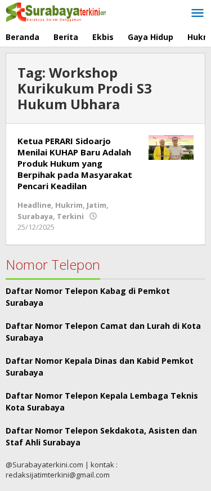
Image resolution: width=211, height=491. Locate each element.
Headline (34, 205)
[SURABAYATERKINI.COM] (56, 11)
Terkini (70, 216)
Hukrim (69, 205)
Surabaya (35, 216)
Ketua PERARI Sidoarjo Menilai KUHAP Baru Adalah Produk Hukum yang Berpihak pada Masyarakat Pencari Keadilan (74, 163)
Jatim (96, 205)
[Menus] (197, 13)
